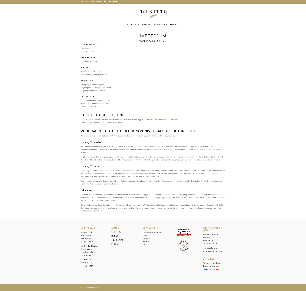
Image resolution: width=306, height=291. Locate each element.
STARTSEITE (116, 232)
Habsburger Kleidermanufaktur (152, 232)
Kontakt (144, 235)
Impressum (146, 238)
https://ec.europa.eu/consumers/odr (163, 119)
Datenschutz (146, 241)
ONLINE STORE (117, 240)
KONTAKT (115, 244)
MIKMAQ (114, 236)
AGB (143, 244)
